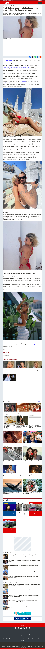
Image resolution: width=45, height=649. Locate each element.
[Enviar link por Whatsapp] (35, 57)
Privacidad (25, 638)
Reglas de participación (37, 638)
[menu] (3, 3)
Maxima (22, 635)
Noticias (10, 631)
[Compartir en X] (32, 57)
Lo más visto (7, 553)
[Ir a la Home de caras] (7, 3)
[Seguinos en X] (21, 628)
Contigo (14, 634)
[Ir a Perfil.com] (40, 1)
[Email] (40, 57)
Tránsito (22, 640)
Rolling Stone (30, 634)
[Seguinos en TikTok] (24, 628)
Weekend (25, 631)
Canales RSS (5, 638)
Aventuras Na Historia (21, 634)
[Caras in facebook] (18, 628)
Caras (10, 634)
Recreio (40, 634)
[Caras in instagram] (15, 628)
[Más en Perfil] (10, 500)
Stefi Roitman (6, 355)
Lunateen (36, 631)
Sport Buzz (36, 634)
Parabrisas (30, 631)
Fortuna (20, 631)
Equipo (29, 638)
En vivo (40, 2)
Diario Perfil (5, 631)
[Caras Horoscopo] (22, 619)
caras (35, 503)
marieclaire (22, 503)
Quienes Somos (12, 638)
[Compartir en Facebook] (30, 57)
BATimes (40, 631)
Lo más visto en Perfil (10, 582)
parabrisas (9, 520)
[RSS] (26, 628)
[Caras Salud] (22, 614)
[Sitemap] (29, 628)
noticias (9, 503)
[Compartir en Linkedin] (38, 57)
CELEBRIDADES (5, 5)
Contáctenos (19, 638)
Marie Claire (15, 631)
